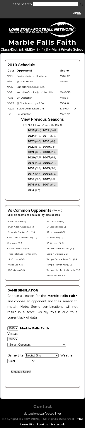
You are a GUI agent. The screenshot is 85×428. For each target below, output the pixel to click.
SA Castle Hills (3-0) (56, 227)
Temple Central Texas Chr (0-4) (62, 259)
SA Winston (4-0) (55, 243)
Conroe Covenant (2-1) (18, 248)
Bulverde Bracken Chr (30, 108)
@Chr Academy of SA (30, 103)
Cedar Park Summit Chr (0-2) (22, 237)
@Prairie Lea (25, 81)
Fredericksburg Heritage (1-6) (22, 254)
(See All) (57, 210)
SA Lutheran (24, 97)
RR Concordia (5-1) (55, 221)
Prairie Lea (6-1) (15, 265)
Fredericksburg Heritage (32, 76)
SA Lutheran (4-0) (56, 232)
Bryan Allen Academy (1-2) (20, 227)
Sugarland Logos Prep (30, 86)
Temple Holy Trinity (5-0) (59, 265)
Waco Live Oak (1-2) (56, 275)
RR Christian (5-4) (16, 270)
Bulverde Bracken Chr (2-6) (21, 232)
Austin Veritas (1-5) (16, 221)
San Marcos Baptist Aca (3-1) (60, 248)
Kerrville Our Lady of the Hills (35, 92)
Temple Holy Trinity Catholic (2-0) (64, 270)
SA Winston (24, 114)
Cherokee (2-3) (14, 243)
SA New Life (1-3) (55, 237)
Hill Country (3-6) (16, 259)
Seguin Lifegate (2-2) (57, 254)
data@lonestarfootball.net (42, 413)
